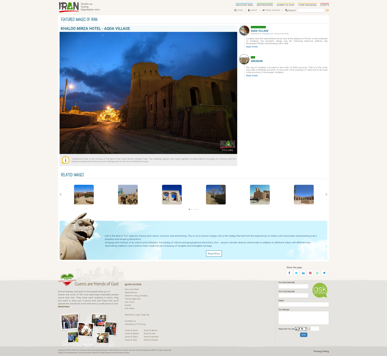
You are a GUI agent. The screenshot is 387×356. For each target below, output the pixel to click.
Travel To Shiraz (131, 330)
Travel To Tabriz (131, 336)
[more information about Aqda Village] (245, 30)
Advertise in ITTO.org (135, 324)
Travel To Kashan (151, 340)
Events (128, 305)
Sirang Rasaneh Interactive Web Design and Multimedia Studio (103, 352)
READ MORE (252, 46)
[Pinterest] (310, 273)
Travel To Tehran (151, 330)
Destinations (131, 292)
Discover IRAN (132, 289)
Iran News (129, 308)
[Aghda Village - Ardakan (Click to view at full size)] (171, 194)
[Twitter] (296, 273)
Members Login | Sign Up (137, 314)
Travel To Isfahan (132, 333)
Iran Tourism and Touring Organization (92, 350)
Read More (214, 253)
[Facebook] (289, 273)
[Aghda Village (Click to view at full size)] (215, 194)
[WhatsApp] (317, 273)
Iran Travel (123, 350)
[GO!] (327, 10)
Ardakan (266, 33)
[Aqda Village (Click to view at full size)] (259, 194)
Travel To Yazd (131, 340)
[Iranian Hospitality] (88, 284)
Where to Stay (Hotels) (136, 295)
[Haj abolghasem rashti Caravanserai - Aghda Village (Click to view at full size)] (303, 194)
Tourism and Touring (136, 350)
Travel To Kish (149, 333)
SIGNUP (254, 10)
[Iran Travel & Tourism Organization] (79, 7)
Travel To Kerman (151, 336)
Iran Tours (130, 302)
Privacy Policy (321, 351)
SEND (303, 335)
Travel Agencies (132, 298)
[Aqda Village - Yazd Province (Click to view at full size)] (127, 194)
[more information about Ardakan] (245, 59)
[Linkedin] (303, 273)
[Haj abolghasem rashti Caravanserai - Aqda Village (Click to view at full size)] (83, 194)
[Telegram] (324, 273)
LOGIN (240, 10)
